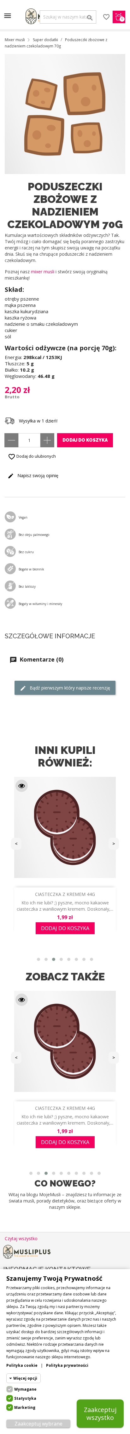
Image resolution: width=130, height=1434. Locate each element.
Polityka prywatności (67, 1365)
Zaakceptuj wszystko (100, 1413)
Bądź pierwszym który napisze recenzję (69, 688)
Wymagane (25, 1389)
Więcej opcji (25, 1378)
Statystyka (25, 1398)
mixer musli (42, 272)
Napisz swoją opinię (37, 475)
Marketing (24, 1407)
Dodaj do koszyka (85, 440)
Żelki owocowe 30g (65, 1108)
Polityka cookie (22, 1365)
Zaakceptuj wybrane (38, 1423)
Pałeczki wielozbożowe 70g (65, 894)
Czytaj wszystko (21, 1238)
